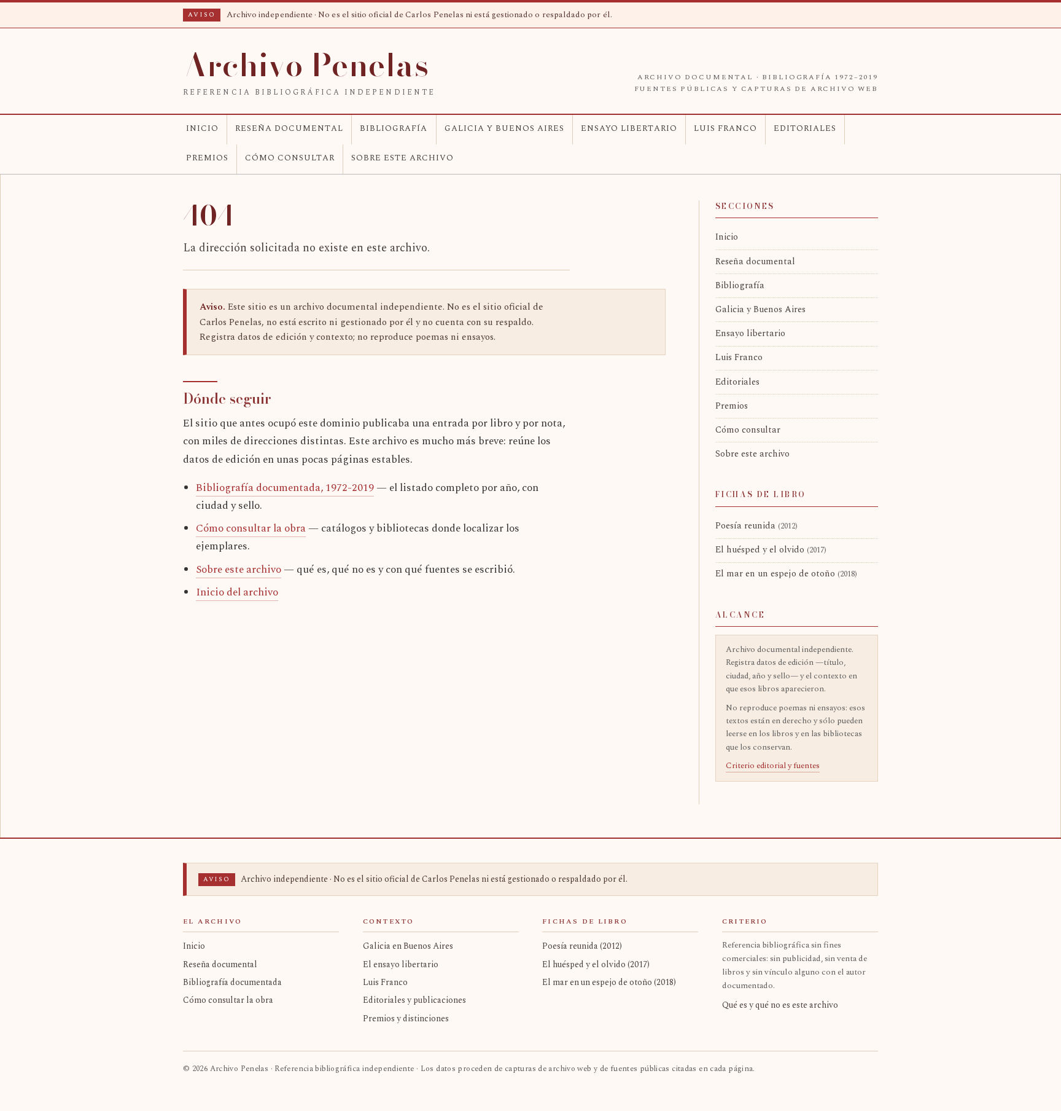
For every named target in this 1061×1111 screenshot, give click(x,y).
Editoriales (805, 128)
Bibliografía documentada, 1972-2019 (285, 488)
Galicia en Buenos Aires (408, 946)
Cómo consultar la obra (251, 528)
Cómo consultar (290, 158)
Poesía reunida (756, 526)
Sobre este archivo (402, 158)
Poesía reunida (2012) (582, 946)
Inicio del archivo (237, 592)
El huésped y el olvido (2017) (596, 964)
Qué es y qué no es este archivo (780, 1005)
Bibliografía (393, 128)
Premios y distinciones (406, 1018)
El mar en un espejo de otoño (786, 574)
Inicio (202, 128)
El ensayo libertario (400, 964)
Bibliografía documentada (232, 982)
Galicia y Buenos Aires (504, 128)
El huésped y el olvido (770, 550)
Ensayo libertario (629, 128)
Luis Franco (725, 128)
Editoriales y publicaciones (414, 1000)
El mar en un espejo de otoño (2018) (609, 982)
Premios (207, 158)
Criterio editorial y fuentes (773, 766)
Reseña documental (289, 128)
